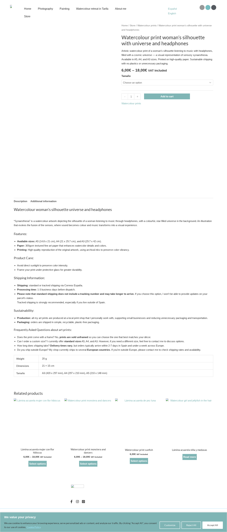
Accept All (212, 525)
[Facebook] (71, 501)
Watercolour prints (147, 25)
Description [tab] (20, 201)
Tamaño (126, 76)
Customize (169, 525)
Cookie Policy (34, 527)
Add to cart (167, 96)
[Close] (224, 515)
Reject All (191, 525)
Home (27, 8)
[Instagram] (77, 501)
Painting (64, 8)
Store (27, 16)
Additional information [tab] (43, 201)
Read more (189, 456)
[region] (113, 522)
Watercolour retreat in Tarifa (92, 8)
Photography (45, 8)
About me (120, 8)
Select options (37, 463)
